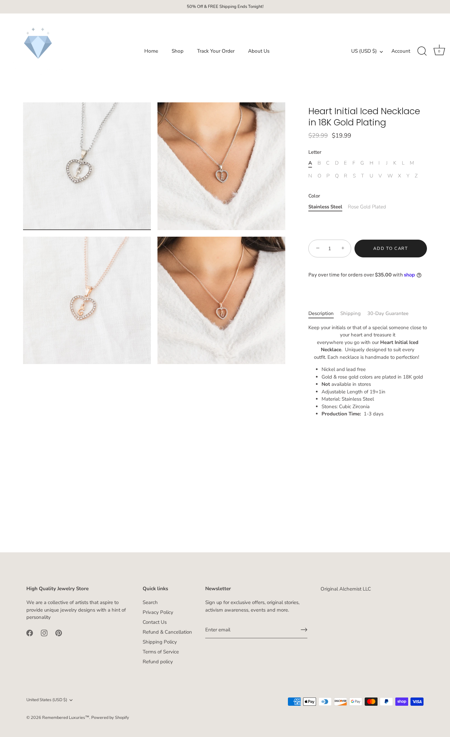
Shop (177, 51)
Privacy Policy (158, 612)
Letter (315, 152)
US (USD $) (364, 51)
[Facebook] (29, 632)
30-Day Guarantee (387, 313)
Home (151, 51)
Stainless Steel (325, 207)
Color (314, 196)
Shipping (350, 313)
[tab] (324, 313)
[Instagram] (44, 632)
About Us (258, 51)
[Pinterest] (58, 632)
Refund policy (158, 661)
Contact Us (155, 622)
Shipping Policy (160, 642)
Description (321, 313)
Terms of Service (161, 651)
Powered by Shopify (110, 717)
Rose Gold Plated (367, 207)
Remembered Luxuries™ (65, 717)
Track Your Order (216, 51)
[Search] (422, 51)
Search (150, 602)
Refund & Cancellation (167, 632)
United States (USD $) (46, 700)
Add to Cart (390, 248)
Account (400, 51)
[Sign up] (304, 629)
